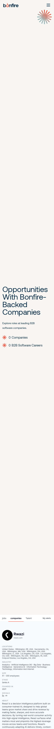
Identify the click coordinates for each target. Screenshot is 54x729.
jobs (4, 618)
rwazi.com (18, 638)
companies (15, 618)
